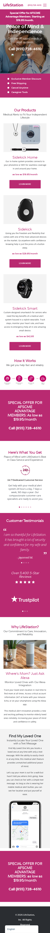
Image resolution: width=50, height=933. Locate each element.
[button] (6, 507)
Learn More (25, 184)
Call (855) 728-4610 (25, 428)
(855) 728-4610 (34, 5)
